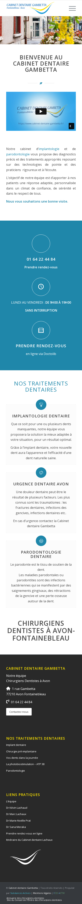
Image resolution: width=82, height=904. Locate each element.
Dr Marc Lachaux (16, 814)
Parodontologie (15, 770)
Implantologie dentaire (41, 416)
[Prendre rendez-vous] (41, 330)
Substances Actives (20, 893)
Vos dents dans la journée (22, 758)
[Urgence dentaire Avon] (41, 472)
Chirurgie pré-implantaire (21, 751)
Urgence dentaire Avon (41, 484)
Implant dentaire (16, 745)
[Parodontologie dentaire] (41, 541)
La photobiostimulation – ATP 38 (25, 764)
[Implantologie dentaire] (41, 404)
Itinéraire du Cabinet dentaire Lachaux (29, 840)
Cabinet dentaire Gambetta (23, 887)
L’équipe (11, 801)
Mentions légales (42, 893)
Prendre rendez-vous (41, 345)
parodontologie (18, 154)
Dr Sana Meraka (16, 827)
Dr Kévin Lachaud (16, 807)
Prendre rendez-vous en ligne (24, 833)
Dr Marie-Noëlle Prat (18, 820)
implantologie (49, 149)
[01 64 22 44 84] (41, 243)
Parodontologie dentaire (41, 554)
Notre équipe (16, 675)
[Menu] (70, 8)
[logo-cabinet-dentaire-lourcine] (34, 8)
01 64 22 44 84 (41, 259)
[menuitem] (70, 8)
